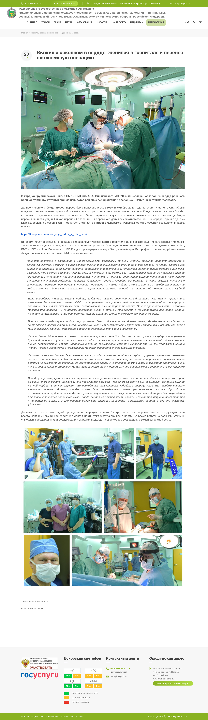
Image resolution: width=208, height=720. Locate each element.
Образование (84, 22)
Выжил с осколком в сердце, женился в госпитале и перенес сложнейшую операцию (110, 55)
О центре (32, 22)
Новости (102, 22)
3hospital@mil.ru (181, 3)
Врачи (57, 22)
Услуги (45, 22)
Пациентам (136, 22)
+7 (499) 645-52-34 (34, 3)
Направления (156, 22)
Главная (24, 33)
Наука (68, 22)
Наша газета (119, 22)
